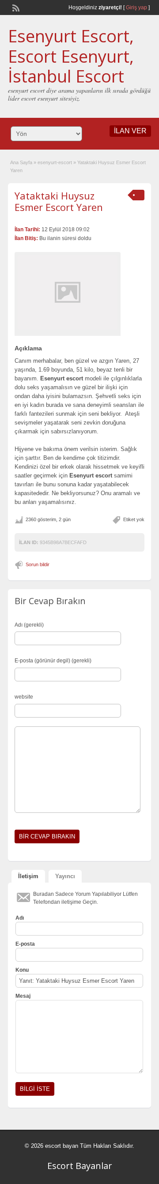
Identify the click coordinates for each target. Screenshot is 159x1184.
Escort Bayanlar (79, 1166)
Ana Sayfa (21, 162)
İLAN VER (130, 131)
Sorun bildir (37, 564)
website (24, 697)
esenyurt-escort (55, 162)
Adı (19, 918)
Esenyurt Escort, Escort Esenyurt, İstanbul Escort (71, 55)
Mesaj (22, 996)
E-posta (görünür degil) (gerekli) (53, 661)
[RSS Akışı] (15, 7)
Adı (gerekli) (29, 625)
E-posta (25, 944)
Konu (22, 970)
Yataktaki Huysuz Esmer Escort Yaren (59, 201)
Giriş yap (136, 7)
